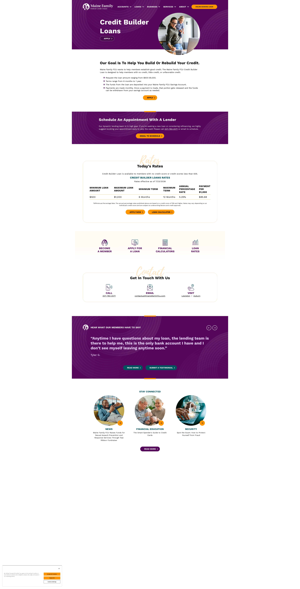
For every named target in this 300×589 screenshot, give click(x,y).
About (182, 7)
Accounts (123, 7)
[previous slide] (208, 327)
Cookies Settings (52, 581)
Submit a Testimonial (161, 368)
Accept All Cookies (52, 574)
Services (168, 7)
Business (152, 7)
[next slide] (214, 327)
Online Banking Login (204, 7)
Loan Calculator (161, 212)
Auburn (196, 296)
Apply (108, 39)
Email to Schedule (152, 136)
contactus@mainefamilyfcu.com (150, 296)
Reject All (51, 578)
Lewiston (186, 296)
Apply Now (135, 212)
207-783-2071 (171, 129)
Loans (138, 7)
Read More (133, 368)
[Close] (59, 568)
